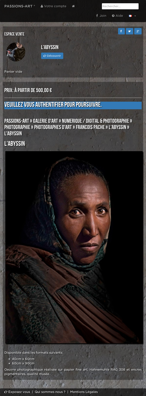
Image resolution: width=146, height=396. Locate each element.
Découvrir (53, 55)
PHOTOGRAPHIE (17, 127)
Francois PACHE (90, 127)
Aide (119, 16)
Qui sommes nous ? (50, 392)
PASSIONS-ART (16, 121)
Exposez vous (18, 392)
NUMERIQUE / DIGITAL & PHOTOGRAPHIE (95, 121)
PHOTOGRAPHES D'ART (53, 127)
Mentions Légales (84, 392)
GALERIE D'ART (45, 121)
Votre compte (54, 6)
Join (102, 16)
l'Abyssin (117, 127)
